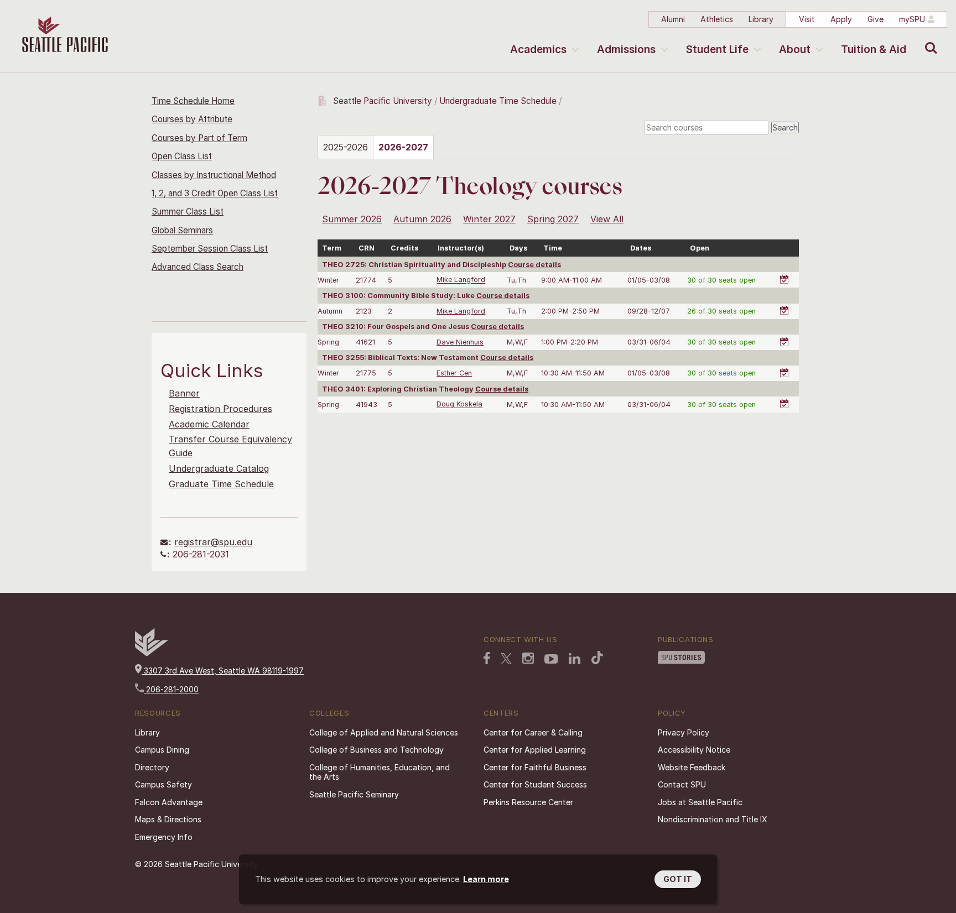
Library (761, 19)
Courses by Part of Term (199, 138)
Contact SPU (682, 784)
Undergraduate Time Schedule (498, 101)
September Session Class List (210, 248)
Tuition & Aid (873, 49)
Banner (184, 393)
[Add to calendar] (786, 273)
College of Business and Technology (376, 749)
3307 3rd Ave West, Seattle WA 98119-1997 (223, 670)
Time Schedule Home (193, 101)
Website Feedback (691, 767)
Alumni (673, 19)
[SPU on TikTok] (597, 657)
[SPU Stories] (681, 657)
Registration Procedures (220, 408)
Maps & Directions (168, 819)
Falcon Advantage (168, 802)
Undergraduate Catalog (219, 468)
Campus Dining (162, 749)
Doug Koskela (459, 404)
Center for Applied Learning (535, 749)
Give (875, 19)
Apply (841, 19)
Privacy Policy (683, 732)
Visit (807, 19)
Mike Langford (461, 280)
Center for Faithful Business (535, 767)
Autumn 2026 (422, 219)
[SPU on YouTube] (551, 659)
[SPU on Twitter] (506, 658)
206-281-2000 (171, 689)
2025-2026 (345, 147)
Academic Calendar (209, 424)
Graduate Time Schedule (221, 483)
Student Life (717, 49)
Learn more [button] (486, 879)
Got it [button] (677, 879)
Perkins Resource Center (528, 802)
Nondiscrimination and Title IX (712, 819)
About (794, 49)
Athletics (716, 19)
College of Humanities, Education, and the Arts (379, 772)
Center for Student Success (535, 784)
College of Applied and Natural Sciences (383, 732)
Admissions (626, 49)
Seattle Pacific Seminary (354, 794)
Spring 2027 (553, 219)
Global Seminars (182, 230)
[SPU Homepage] (151, 653)
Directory (152, 767)
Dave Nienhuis (460, 342)
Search (928, 39)
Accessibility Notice (694, 749)
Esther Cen (454, 373)
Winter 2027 (489, 219)
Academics (538, 49)
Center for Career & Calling (533, 732)
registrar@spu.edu (213, 541)
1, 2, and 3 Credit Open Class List (215, 193)
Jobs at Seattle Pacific (700, 802)
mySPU (912, 19)
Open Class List (182, 156)
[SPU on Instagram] (528, 658)
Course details (534, 264)
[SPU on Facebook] (487, 658)
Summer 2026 (352, 219)
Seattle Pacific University (382, 101)
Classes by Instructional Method (214, 175)
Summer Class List (188, 211)
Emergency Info (164, 837)
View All (607, 219)
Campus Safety (163, 784)
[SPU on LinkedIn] (575, 658)
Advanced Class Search (197, 267)
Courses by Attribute (192, 119)
